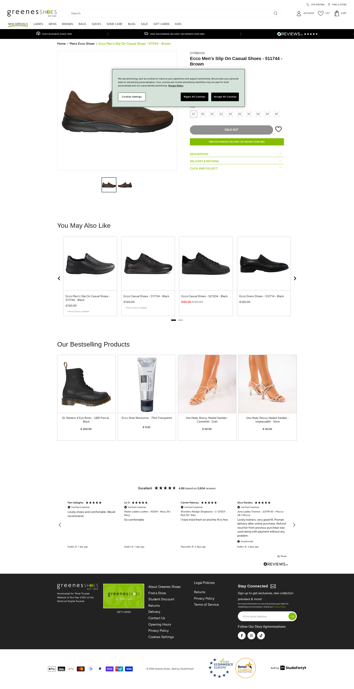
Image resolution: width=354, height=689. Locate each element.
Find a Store (157, 593)
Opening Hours (159, 624)
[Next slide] (295, 278)
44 (221, 113)
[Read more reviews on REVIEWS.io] (275, 564)
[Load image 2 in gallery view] (124, 184)
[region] (177, 278)
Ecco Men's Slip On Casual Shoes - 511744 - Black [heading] (88, 298)
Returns (154, 605)
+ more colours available (78, 311)
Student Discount (161, 599)
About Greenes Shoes (164, 587)
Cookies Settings (161, 637)
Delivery (154, 612)
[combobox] (171, 13)
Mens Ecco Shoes (82, 43)
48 (258, 113)
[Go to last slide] (59, 278)
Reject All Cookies (194, 96)
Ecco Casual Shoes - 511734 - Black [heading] (146, 296)
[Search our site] (275, 13)
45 (230, 113)
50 (276, 113)
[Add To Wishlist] (278, 131)
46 (239, 113)
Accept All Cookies (225, 96)
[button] (60, 525)
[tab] (173, 320)
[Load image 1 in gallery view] (109, 184)
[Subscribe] (292, 616)
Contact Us (156, 618)
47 (249, 113)
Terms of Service (206, 604)
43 (212, 113)
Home (61, 43)
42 (202, 113)
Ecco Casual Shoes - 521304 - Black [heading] (204, 296)
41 (193, 113)
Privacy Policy (158, 630)
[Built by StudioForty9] (288, 669)
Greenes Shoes (162, 668)
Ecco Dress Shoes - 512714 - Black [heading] (261, 296)
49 (267, 113)
